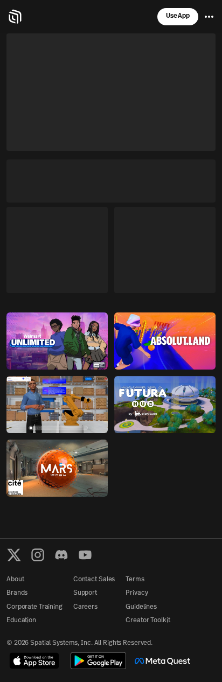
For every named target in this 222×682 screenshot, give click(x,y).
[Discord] (61, 554)
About (15, 579)
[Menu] (209, 16)
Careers (85, 607)
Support (85, 593)
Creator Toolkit (148, 620)
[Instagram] (37, 554)
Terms (135, 579)
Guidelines (141, 607)
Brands (16, 593)
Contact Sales (94, 579)
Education (21, 620)
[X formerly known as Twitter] (14, 554)
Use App (178, 16)
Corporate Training (34, 607)
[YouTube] (85, 554)
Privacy (137, 593)
